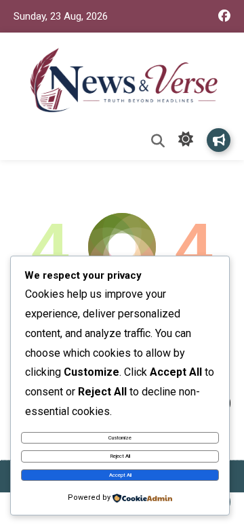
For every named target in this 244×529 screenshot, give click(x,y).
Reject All (120, 456)
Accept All (120, 475)
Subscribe (218, 140)
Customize (119, 438)
